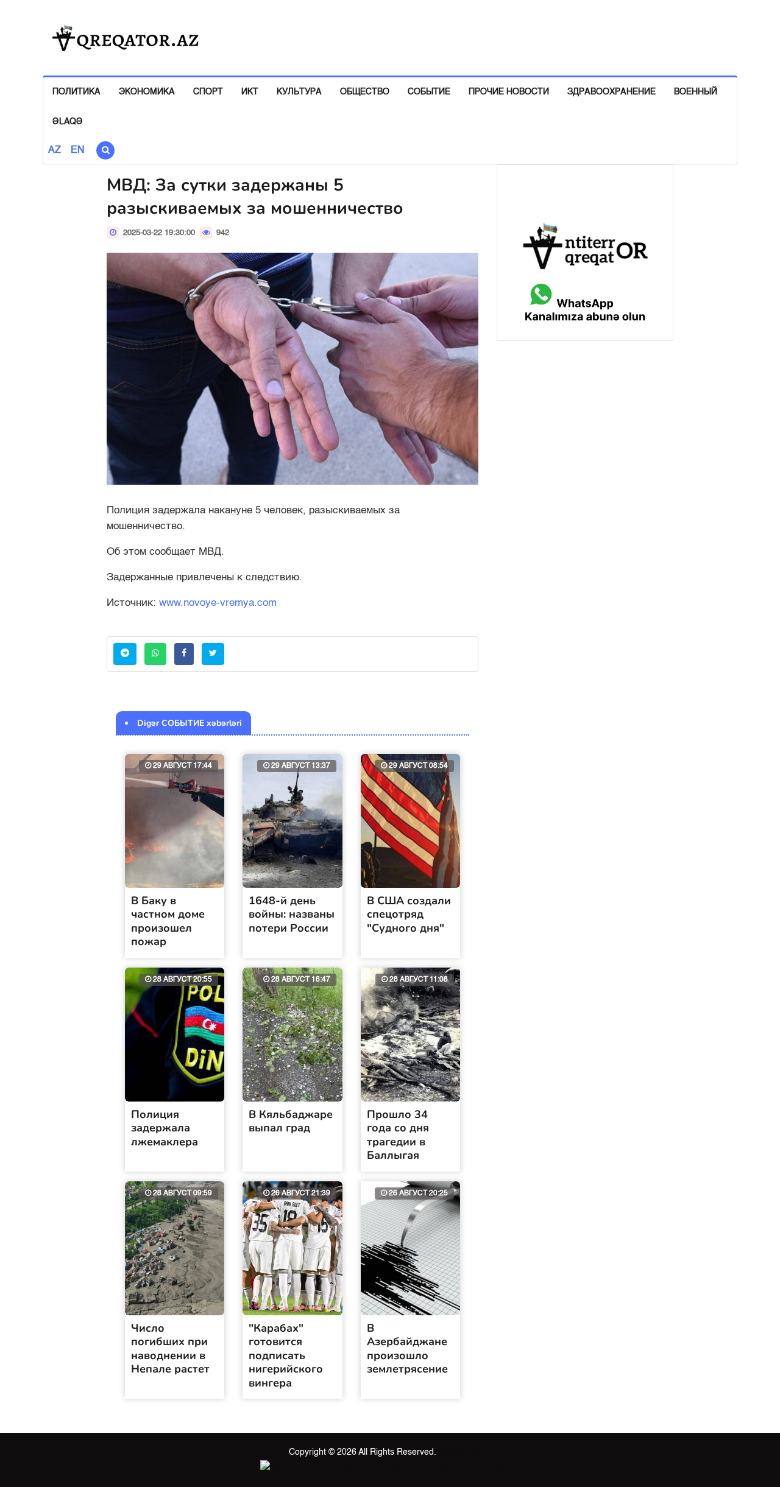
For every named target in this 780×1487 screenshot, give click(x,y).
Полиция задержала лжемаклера (164, 1128)
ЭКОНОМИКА (147, 92)
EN (78, 150)
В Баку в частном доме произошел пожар (168, 921)
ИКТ (249, 92)
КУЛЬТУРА (299, 92)
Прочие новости (509, 92)
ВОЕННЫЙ (695, 92)
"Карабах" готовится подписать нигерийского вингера (286, 1355)
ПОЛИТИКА (76, 92)
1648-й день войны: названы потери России (292, 914)
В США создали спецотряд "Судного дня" (409, 914)
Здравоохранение (611, 92)
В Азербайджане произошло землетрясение (407, 1349)
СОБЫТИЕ (429, 92)
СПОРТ (208, 92)
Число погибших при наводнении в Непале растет (170, 1349)
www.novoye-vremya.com (218, 603)
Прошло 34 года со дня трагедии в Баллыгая (398, 1135)
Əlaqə (67, 122)
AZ (54, 150)
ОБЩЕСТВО (364, 92)
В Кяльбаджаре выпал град (291, 1121)
